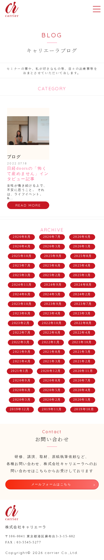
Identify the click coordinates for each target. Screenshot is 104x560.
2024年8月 (83, 284)
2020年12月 (51, 371)
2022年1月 (51, 342)
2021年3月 (52, 361)
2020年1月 (82, 399)
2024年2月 (82, 294)
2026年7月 (52, 237)
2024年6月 (22, 294)
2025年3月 (22, 275)
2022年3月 (21, 342)
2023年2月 (21, 323)
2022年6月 (52, 332)
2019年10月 (84, 409)
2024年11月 (22, 284)
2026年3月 (52, 246)
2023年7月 (83, 304)
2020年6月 (22, 390)
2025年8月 (83, 256)
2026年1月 (82, 246)
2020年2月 (52, 399)
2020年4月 (82, 390)
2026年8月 (22, 237)
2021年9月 (22, 351)
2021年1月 (20, 371)
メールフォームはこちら (51, 484)
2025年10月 (22, 256)
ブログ (14, 157)
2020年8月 (52, 380)
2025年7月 (22, 265)
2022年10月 (52, 323)
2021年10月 (82, 342)
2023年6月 (22, 313)
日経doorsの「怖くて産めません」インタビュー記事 (28, 173)
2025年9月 (53, 256)
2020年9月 (22, 380)
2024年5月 (52, 294)
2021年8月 (52, 351)
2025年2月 (52, 275)
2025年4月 (82, 265)
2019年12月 (20, 409)
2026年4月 (22, 246)
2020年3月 (22, 399)
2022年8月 (83, 323)
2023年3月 (82, 313)
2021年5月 (82, 351)
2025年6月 (52, 265)
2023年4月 (52, 313)
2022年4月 (82, 332)
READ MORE (28, 205)
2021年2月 (82, 361)
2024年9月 (53, 284)
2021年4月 (22, 361)
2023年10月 (22, 304)
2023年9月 (53, 304)
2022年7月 (22, 332)
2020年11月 (83, 371)
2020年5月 (52, 390)
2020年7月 (82, 380)
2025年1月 (82, 275)
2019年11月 (52, 409)
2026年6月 (82, 237)
